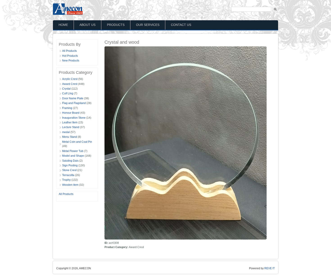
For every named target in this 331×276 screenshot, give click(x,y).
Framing (67, 108)
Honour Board (70, 112)
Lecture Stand (70, 127)
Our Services (147, 25)
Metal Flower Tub (72, 151)
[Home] (68, 14)
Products (116, 25)
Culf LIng (67, 93)
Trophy (66, 179)
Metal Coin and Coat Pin (77, 141)
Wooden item (70, 184)
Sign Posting (70, 165)
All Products (69, 50)
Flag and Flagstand (74, 103)
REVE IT (269, 268)
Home (63, 25)
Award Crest (69, 84)
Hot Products (70, 55)
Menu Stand (69, 136)
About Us (87, 25)
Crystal (66, 88)
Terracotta (68, 175)
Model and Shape (73, 155)
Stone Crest (69, 170)
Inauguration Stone (74, 117)
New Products (70, 60)
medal (66, 132)
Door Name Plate (72, 98)
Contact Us (181, 25)
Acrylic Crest (69, 79)
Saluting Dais (70, 160)
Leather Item (69, 122)
